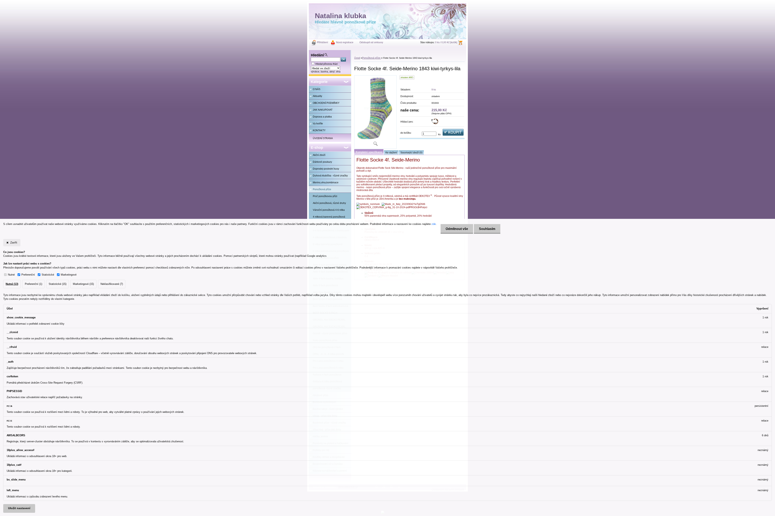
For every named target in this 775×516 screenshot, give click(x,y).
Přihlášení (322, 42)
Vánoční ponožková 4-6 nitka (329, 210)
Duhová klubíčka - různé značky (330, 175)
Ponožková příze (322, 189)
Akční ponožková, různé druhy (329, 203)
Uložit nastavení (19, 508)
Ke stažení (391, 152)
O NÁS (316, 89)
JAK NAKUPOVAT (322, 109)
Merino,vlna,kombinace (325, 182)
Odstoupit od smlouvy (371, 42)
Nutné (11, 274)
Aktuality (317, 96)
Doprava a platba (322, 116)
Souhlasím (487, 229)
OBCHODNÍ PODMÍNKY (326, 103)
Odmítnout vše (457, 229)
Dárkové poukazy (322, 161)
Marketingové (68, 274)
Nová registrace (344, 42)
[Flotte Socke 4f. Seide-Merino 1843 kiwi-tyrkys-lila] (375, 112)
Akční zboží (319, 155)
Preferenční (28, 274)
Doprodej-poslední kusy (326, 168)
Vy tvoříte (318, 123)
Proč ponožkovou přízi (325, 196)
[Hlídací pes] (434, 123)
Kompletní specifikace (369, 152)
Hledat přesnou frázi (326, 64)
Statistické (48, 274)
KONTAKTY (319, 130)
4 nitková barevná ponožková (329, 216)
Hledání (317, 55)
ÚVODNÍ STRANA (323, 138)
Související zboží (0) (411, 152)
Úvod (357, 58)
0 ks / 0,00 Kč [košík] (446, 42)
